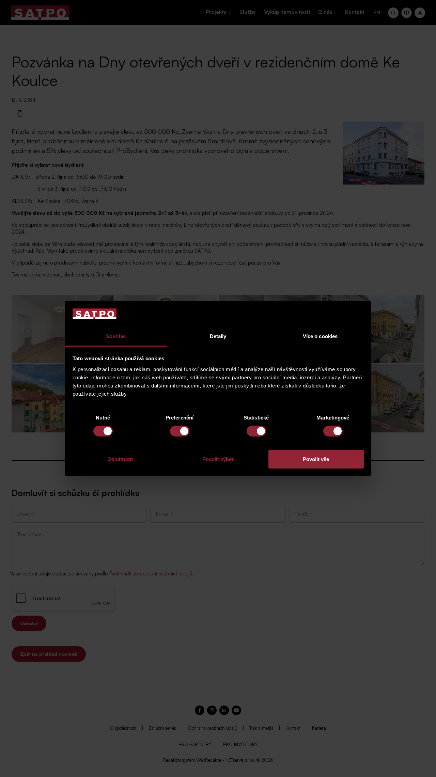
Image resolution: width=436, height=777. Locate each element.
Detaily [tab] (218, 336)
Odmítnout (120, 459)
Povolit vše (316, 459)
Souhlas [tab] (116, 336)
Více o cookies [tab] (320, 336)
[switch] (179, 431)
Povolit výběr (218, 459)
